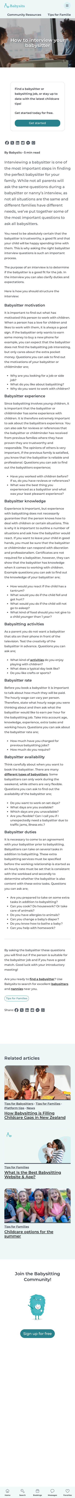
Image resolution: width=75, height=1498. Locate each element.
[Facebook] (7, 143)
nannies (17, 989)
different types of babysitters (26, 774)
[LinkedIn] (17, 143)
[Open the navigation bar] (67, 5)
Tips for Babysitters (18, 1103)
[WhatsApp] (33, 143)
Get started (37, 123)
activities (37, 660)
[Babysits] (14, 5)
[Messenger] (28, 143)
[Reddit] (22, 143)
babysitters (59, 984)
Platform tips (14, 1108)
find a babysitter (42, 979)
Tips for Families (16, 998)
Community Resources (24, 14)
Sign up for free (37, 1333)
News (31, 1108)
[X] (12, 143)
